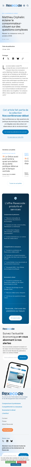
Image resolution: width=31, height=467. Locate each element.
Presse (4, 421)
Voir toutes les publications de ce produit (15, 132)
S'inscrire (23, 357)
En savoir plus (15, 318)
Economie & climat (9, 410)
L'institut (5, 413)
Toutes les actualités (15, 183)
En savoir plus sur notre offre (15, 137)
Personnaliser (15, 464)
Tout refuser (21, 462)
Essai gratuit (7, 430)
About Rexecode (7, 424)
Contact (4, 418)
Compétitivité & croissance (12, 407)
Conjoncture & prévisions (11, 403)
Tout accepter (10, 462)
